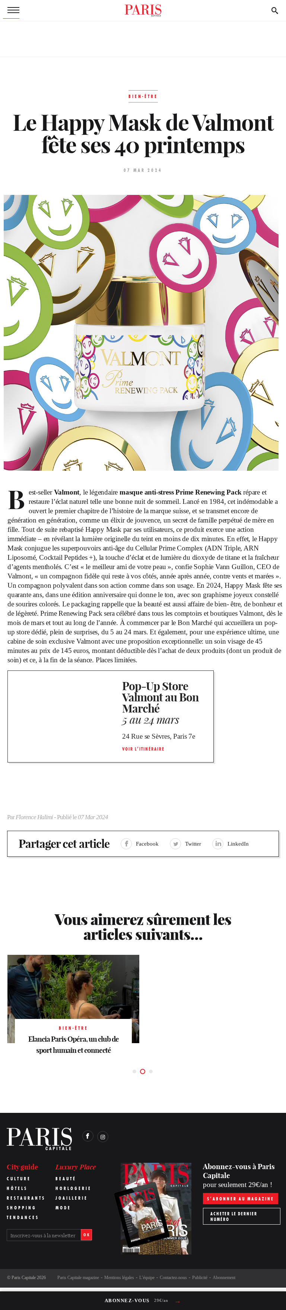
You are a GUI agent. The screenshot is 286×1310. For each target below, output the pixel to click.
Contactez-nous (173, 1277)
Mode (63, 1207)
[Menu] (11, 10)
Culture (19, 1178)
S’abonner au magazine (240, 1199)
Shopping (21, 1207)
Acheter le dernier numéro (233, 1216)
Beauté (65, 1178)
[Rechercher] (275, 10)
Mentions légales (119, 1277)
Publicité (199, 1277)
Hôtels (17, 1188)
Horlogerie (73, 1188)
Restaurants (26, 1198)
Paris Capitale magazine (78, 1277)
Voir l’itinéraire (143, 749)
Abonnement (224, 1277)
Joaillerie (71, 1198)
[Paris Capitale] (143, 10)
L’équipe (147, 1277)
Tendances (23, 1217)
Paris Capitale (24, 1277)
